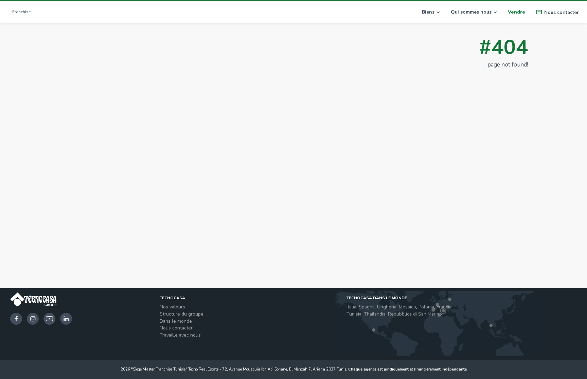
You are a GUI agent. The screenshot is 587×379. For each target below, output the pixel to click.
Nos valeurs (172, 307)
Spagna (367, 307)
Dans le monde (176, 321)
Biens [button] (428, 12)
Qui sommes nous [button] (471, 12)
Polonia (426, 307)
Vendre (516, 12)
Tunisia (353, 314)
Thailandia (375, 314)
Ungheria (386, 307)
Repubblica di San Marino (415, 314)
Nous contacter (176, 328)
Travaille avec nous (180, 335)
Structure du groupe (181, 314)
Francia (444, 307)
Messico (407, 307)
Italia (351, 307)
